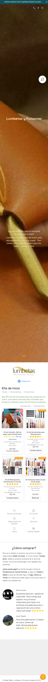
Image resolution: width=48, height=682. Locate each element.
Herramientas (15, 392)
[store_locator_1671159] (43, 677)
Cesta (14, 531)
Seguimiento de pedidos (14, 522)
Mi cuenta (34, 514)
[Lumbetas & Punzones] (24, 371)
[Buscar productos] (42, 79)
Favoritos (33, 521)
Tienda (4, 392)
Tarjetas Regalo (33, 531)
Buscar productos (14, 514)
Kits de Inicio (29, 392)
